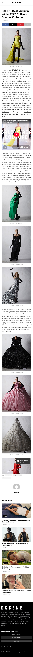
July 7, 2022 (5, 20)
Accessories (6, 540)
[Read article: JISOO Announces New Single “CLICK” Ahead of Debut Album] (16, 581)
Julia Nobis (27, 112)
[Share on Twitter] (13, 24)
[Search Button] (30, 2)
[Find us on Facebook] (1, 646)
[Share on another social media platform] (27, 24)
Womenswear (6, 478)
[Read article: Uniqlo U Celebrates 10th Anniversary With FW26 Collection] (16, 534)
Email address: (16, 634)
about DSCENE (10, 623)
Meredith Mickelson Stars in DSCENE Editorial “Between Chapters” (16, 521)
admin (16, 492)
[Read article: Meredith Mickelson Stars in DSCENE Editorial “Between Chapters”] (16, 511)
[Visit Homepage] (16, 2)
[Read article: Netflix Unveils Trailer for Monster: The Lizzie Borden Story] (16, 557)
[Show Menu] (2, 2)
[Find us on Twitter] (4, 646)
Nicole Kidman (14, 110)
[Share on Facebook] (5, 24)
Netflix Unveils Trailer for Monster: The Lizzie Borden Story (15, 568)
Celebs (5, 516)
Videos (20, 475)
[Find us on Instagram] (7, 646)
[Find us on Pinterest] (10, 646)
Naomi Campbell (7, 114)
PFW (14, 475)
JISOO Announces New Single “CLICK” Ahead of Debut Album (16, 591)
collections (9, 475)
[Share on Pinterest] (20, 24)
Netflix (5, 563)
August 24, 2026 (6, 524)
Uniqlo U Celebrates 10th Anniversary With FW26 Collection (15, 544)
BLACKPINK (6, 586)
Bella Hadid (20, 114)
